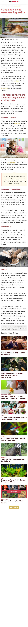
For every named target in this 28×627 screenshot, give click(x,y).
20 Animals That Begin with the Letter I (12, 502)
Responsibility (17, 6)
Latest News (4, 6)
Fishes (2, 436)
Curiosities (4, 371)
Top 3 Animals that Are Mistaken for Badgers (13, 460)
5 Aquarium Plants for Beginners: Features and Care (13, 481)
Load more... (14, 507)
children (17, 123)
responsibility (10, 162)
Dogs (2, 351)
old (2, 278)
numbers (16, 81)
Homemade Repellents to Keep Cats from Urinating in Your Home (13, 397)
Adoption (10, 6)
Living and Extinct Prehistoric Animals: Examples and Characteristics (12, 375)
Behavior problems (6, 394)
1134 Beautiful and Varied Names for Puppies (13, 353)
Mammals (3, 457)
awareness (4, 88)
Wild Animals (4, 415)
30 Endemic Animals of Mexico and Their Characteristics (14, 418)
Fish (2, 478)
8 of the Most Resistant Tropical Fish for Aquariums (13, 439)
